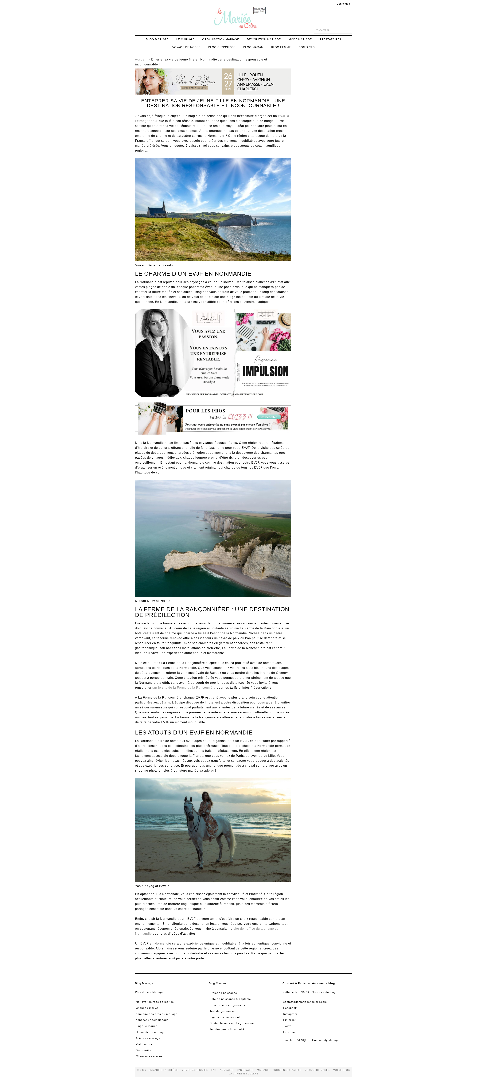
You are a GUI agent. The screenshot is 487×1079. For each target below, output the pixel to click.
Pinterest (289, 1019)
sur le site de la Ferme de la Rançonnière (184, 687)
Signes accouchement (225, 1017)
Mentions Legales (195, 1070)
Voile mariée (144, 1044)
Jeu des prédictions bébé (227, 1029)
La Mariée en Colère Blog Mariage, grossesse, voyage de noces (243, 18)
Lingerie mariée (147, 1025)
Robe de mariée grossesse (228, 1005)
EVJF (244, 740)
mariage (263, 1070)
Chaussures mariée (149, 1056)
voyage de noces (317, 1070)
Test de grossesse (222, 1011)
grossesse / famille (286, 1070)
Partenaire (245, 1070)
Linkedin (289, 1032)
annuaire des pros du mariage (156, 1013)
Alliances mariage (148, 1038)
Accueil (140, 59)
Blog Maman (217, 983)
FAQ (213, 1070)
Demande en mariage (151, 1032)
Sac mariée (143, 1050)
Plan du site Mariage (149, 992)
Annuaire (226, 1070)
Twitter (288, 1025)
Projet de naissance (223, 992)
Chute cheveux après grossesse (232, 1023)
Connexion (343, 3)
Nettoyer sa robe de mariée (155, 1001)
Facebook (290, 1007)
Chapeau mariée (147, 1007)
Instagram (290, 1013)
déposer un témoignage (152, 1019)
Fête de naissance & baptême (230, 998)
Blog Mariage (144, 983)
